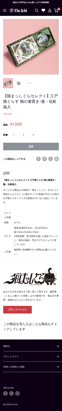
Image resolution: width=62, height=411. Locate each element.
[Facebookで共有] (38, 159)
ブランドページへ (17, 309)
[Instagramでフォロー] (17, 393)
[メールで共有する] (56, 159)
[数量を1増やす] (33, 134)
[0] (56, 10)
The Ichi (7, 114)
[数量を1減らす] (13, 134)
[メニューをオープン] (4, 10)
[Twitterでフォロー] (11, 393)
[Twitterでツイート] (50, 159)
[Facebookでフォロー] (5, 393)
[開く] (36, 10)
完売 (31, 146)
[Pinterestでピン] (44, 159)
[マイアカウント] (49, 10)
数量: (5, 134)
